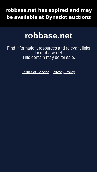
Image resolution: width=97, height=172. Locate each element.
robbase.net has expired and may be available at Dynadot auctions (48, 13)
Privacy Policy (64, 72)
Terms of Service (35, 72)
